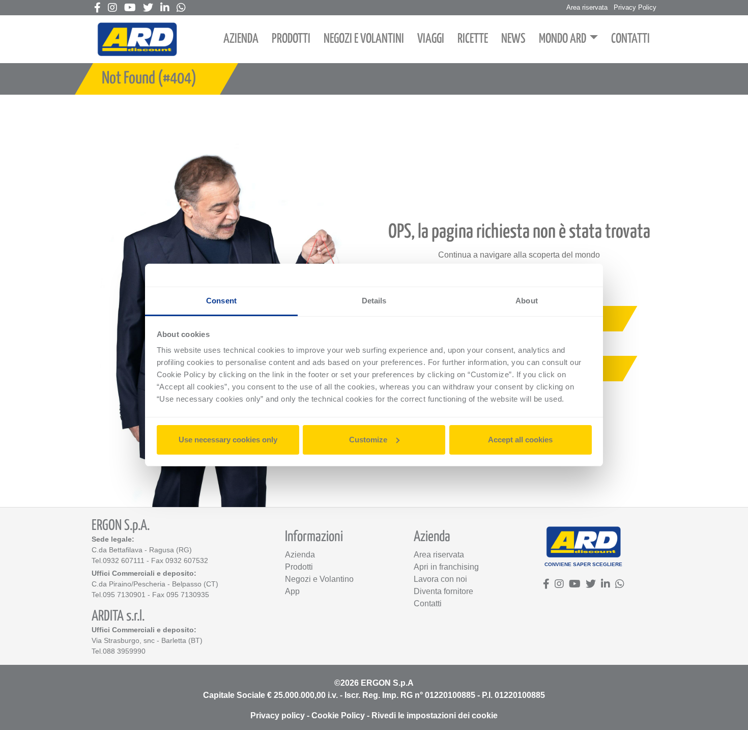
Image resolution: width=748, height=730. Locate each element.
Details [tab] (374, 300)
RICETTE (472, 39)
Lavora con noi (440, 579)
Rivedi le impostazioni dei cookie (434, 715)
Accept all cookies (520, 439)
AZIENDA (240, 39)
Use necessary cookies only (228, 439)
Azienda (300, 554)
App (292, 591)
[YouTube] (130, 8)
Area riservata (587, 7)
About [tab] (526, 300)
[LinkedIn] (165, 8)
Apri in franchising (446, 567)
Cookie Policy (338, 715)
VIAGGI (430, 39)
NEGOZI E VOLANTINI (364, 39)
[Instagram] (112, 8)
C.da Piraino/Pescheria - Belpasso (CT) (155, 584)
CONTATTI (630, 39)
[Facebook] (97, 8)
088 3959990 (124, 651)
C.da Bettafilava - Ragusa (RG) (142, 550)
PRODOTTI (291, 39)
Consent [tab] (221, 300)
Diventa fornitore (443, 591)
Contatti (428, 603)
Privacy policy (277, 715)
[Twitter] (148, 8)
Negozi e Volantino (319, 579)
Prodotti (299, 567)
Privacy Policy (635, 7)
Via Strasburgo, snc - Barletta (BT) (147, 640)
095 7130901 (124, 595)
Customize (368, 439)
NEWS (513, 39)
